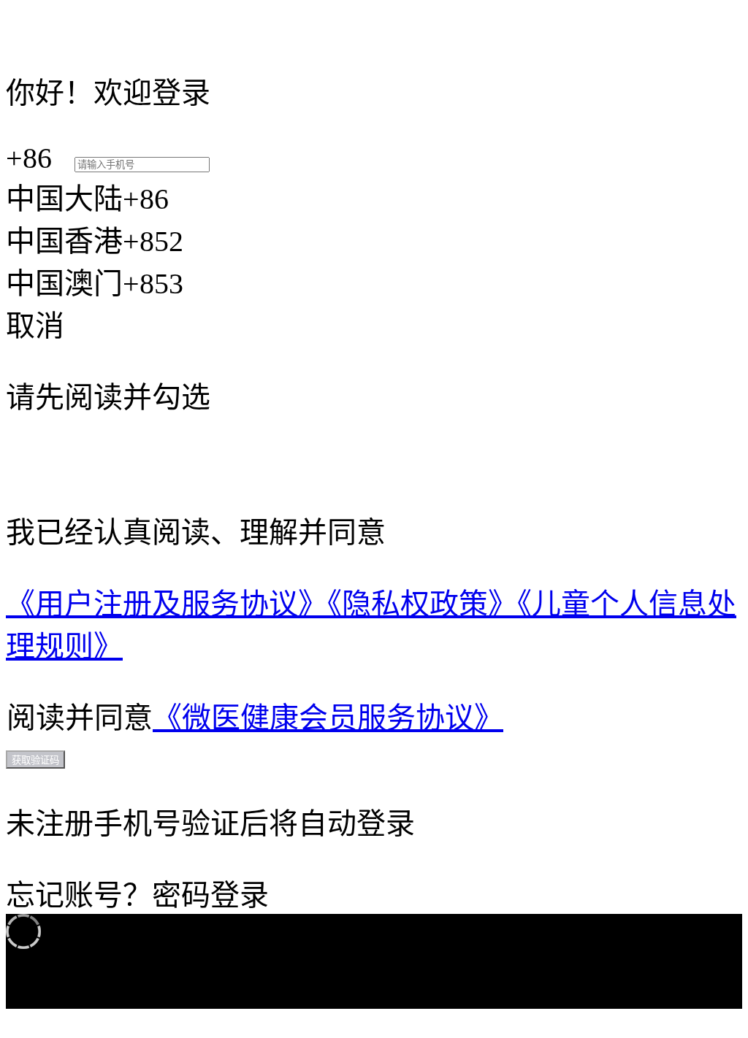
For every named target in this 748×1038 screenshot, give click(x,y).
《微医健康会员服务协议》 (328, 717)
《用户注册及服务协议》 (166, 604)
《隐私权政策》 (422, 604)
